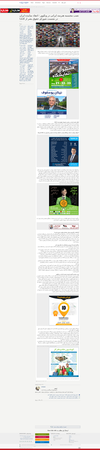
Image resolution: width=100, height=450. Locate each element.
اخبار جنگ (64, 2)
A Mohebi (43, 386)
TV (59, 2)
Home (20, 6)
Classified (54, 2)
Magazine (21, 439)
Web (29, 439)
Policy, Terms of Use (71, 440)
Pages (43, 2)
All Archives (38, 2)
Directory (49, 2)
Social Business (27, 439)
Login (69, 439)
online (24, 439)
